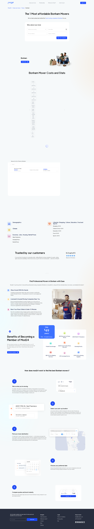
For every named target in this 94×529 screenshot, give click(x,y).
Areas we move (32, 2)
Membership (42, 2)
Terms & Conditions (61, 516)
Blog (41, 523)
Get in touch (62, 2)
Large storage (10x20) (33, 128)
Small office (33, 103)
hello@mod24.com (79, 516)
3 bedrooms (34, 92)
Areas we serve (43, 516)
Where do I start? (43, 518)
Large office (33, 110)
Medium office (33, 106)
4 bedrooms (34, 95)
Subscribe (32, 519)
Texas (23, 8)
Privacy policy (60, 518)
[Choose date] (66, 29)
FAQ (58, 521)
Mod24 (9, 8)
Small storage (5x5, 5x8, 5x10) (33, 116)
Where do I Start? (52, 2)
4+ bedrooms (34, 99)
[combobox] (36, 30)
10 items (33, 136)
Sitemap (42, 525)
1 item (32, 132)
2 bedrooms (34, 88)
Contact (42, 521)
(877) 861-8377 (78, 518)
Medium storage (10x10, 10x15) (33, 122)
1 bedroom (33, 85)
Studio (33, 81)
